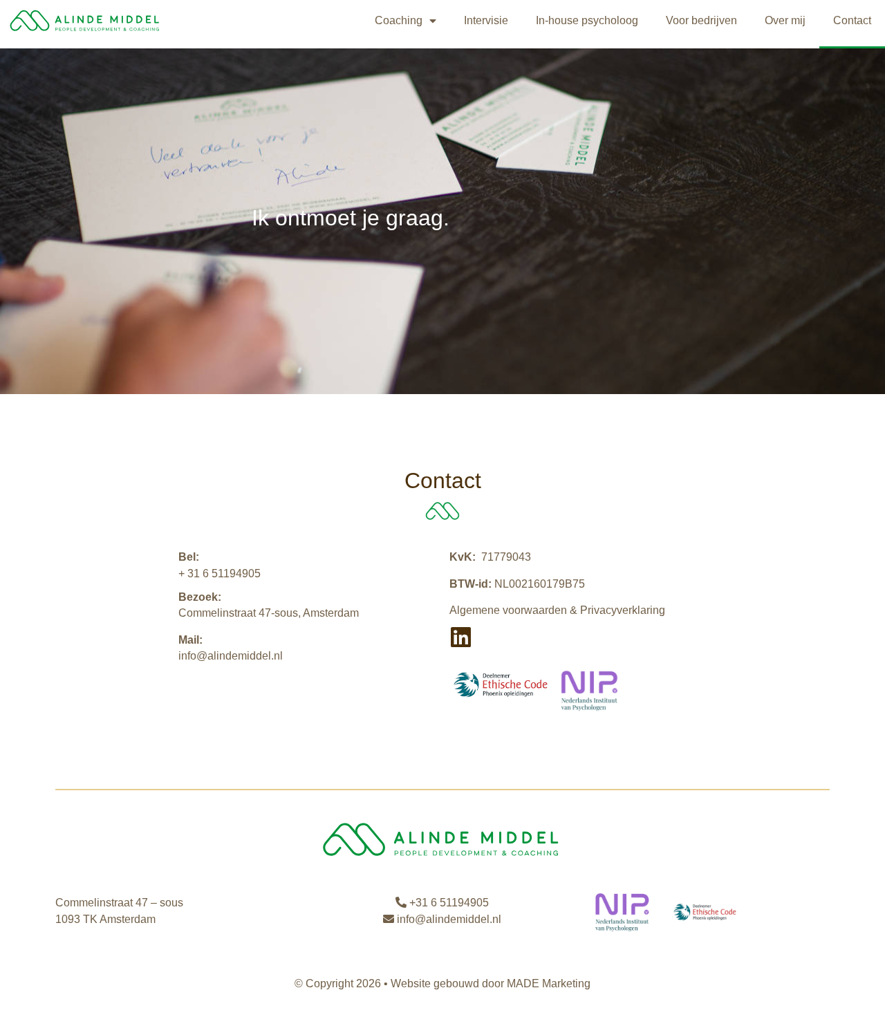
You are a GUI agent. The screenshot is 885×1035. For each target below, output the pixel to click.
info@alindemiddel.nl (230, 656)
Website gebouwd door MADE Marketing (490, 983)
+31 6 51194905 (448, 902)
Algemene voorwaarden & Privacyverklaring (557, 610)
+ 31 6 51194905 (219, 573)
